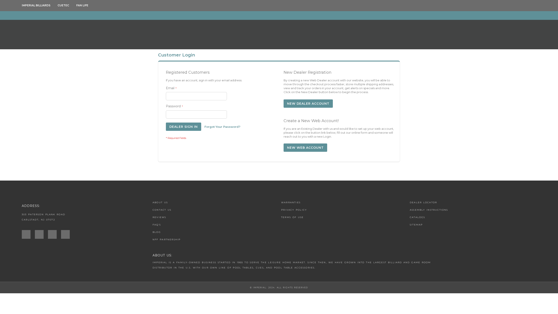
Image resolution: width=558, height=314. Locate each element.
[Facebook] (41, 234)
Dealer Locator (423, 202)
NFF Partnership (167, 239)
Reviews (159, 217)
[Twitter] (54, 234)
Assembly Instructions (429, 209)
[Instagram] (28, 234)
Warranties (291, 202)
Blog (157, 232)
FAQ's (157, 224)
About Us (160, 202)
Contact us (162, 209)
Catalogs (417, 217)
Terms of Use (292, 217)
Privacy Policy (294, 209)
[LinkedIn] (67, 234)
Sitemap (416, 224)
